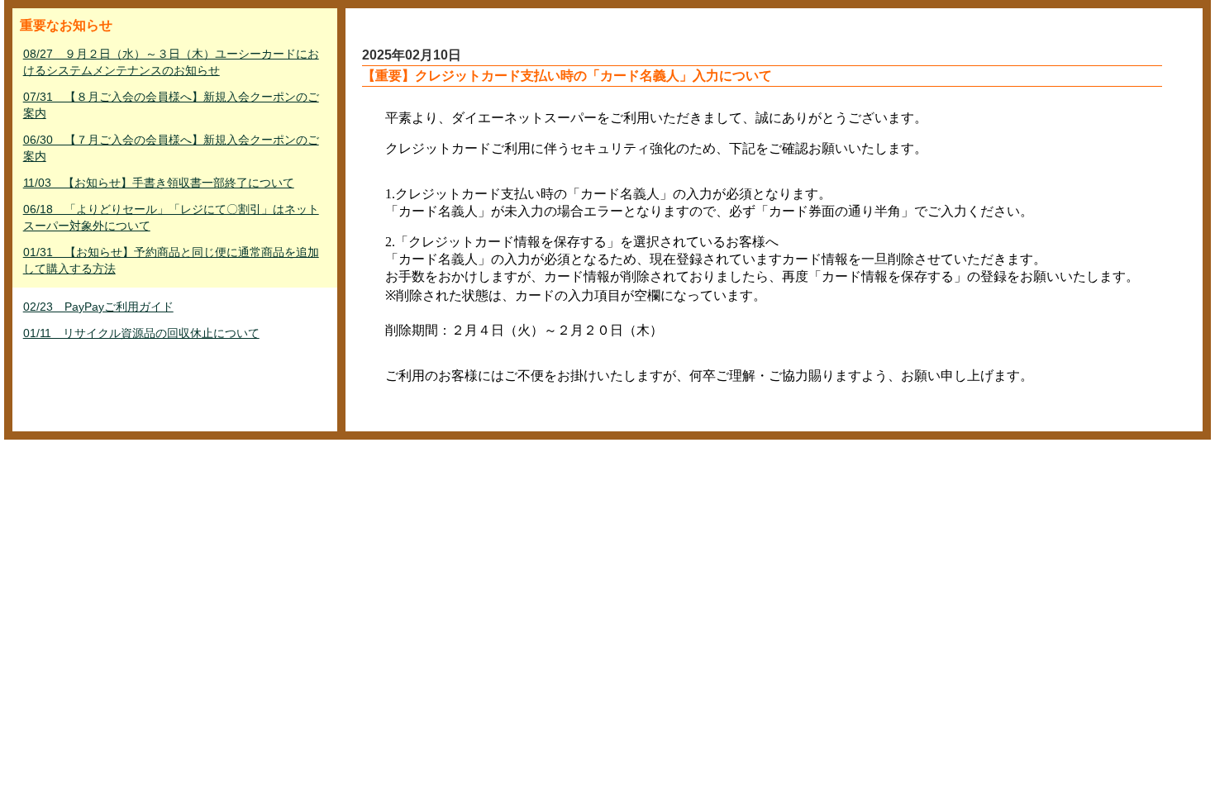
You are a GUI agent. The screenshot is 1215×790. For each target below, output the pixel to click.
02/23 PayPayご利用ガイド (98, 306)
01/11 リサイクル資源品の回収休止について (141, 333)
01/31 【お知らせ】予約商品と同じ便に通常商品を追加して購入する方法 (171, 260)
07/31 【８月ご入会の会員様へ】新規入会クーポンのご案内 (171, 105)
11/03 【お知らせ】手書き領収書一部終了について (158, 182)
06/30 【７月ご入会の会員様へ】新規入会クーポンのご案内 (171, 148)
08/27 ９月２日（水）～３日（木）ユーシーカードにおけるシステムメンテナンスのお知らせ (171, 62)
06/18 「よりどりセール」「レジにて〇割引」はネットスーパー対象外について (171, 217)
